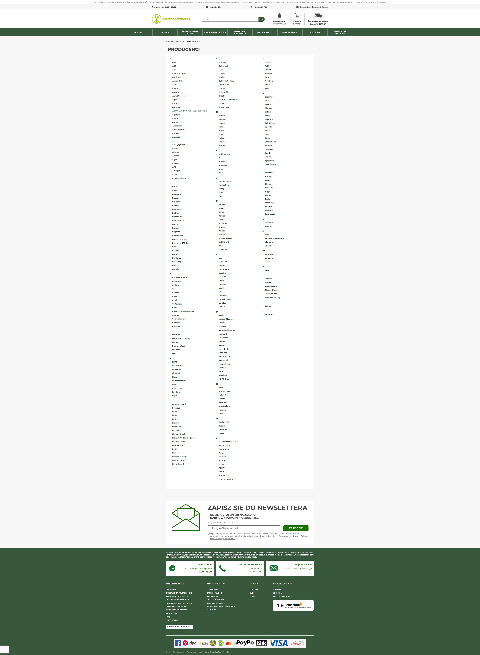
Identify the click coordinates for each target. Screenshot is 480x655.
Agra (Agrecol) (179, 96)
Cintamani (177, 304)
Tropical (268, 206)
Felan (174, 415)
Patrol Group (224, 445)
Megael (222, 341)
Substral (269, 149)
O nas (252, 596)
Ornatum (223, 430)
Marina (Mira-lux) (226, 319)
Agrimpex (176, 107)
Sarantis (268, 97)
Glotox (221, 70)
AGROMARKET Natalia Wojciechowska (189, 111)
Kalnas (222, 205)
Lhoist (221, 288)
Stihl (267, 134)
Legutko (222, 273)
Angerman (177, 126)
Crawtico (176, 326)
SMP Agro (269, 119)
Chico (174, 296)
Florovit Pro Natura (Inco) (183, 438)
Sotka (267, 115)
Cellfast (175, 285)
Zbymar (268, 279)
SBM (267, 101)
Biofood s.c (177, 217)
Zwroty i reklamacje (176, 610)
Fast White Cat (223, 652)
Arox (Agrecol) (178, 144)
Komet (222, 216)
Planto (222, 453)
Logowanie (212, 590)
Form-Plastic (178, 445)
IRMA (221, 173)
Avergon (176, 171)
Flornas (175, 430)
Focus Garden (178, 441)
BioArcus (176, 209)
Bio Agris (176, 202)
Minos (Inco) (224, 356)
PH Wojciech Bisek (227, 442)
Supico (268, 157)
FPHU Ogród (178, 464)
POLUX (222, 468)
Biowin (175, 228)
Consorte (176, 323)
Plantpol (222, 460)
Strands (268, 145)
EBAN (175, 362)
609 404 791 (261, 7)
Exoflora (176, 392)
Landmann (224, 269)
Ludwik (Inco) (225, 299)
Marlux (222, 323)
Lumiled (222, 303)
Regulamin (171, 590)
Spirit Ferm (270, 123)
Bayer (175, 190)
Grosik (221, 103)
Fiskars (175, 423)
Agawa (175, 92)
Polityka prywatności (177, 600)
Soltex (268, 112)
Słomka (268, 108)
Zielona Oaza (271, 286)
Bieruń (175, 198)
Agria (174, 100)
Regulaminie (229, 538)
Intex (221, 169)
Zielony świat (271, 294)
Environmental (179, 381)
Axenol (175, 174)
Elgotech (176, 373)
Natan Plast (224, 395)
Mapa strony (172, 620)
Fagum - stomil (179, 404)
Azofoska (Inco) (179, 178)
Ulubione (211, 610)
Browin (175, 269)
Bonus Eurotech (179, 239)
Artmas (175, 152)
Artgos (175, 148)
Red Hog (269, 81)
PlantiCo (222, 457)
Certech (176, 293)
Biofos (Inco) (178, 220)
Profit (221, 472)
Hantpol (222, 119)
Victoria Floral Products (275, 238)
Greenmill (223, 92)
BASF (174, 187)
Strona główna (175, 41)
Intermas (223, 161)
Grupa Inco (224, 107)
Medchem (223, 338)
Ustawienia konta (216, 603)
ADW (174, 85)
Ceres (174, 289)
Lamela (222, 265)
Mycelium (223, 375)
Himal (221, 134)
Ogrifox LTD (224, 422)
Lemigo (222, 284)
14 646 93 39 (216, 7)
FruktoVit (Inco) (179, 460)
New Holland (224, 406)
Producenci (172, 613)
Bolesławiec (177, 235)
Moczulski (223, 360)
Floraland (176, 427)
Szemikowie (270, 164)
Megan (222, 345)
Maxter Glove (225, 334)
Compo (175, 315)
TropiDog (269, 203)
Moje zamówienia (215, 600)
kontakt (314, 7)
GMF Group (224, 85)
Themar (268, 184)
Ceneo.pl (277, 593)
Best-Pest (176, 194)
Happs (221, 123)
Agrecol (175, 103)
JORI (221, 192)
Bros (174, 265)
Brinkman (177, 258)
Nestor (222, 399)
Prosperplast (224, 475)
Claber (175, 308)
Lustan (222, 307)
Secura (268, 104)
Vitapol (268, 246)
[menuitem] (139, 32)
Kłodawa (223, 249)
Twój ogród (270, 214)
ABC (174, 66)
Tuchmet (269, 210)
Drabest (176, 350)
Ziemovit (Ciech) (272, 297)
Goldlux (222, 73)
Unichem (269, 222)
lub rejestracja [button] (279, 22)
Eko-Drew (176, 369)
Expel (174, 396)
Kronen (222, 231)
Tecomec (269, 173)
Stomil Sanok (271, 142)
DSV (174, 353)
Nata (221, 387)
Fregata (176, 453)
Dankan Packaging (181, 338)
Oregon (222, 426)
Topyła (268, 191)
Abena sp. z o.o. (179, 73)
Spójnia (268, 127)
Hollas (221, 138)
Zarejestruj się (214, 593)
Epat (174, 384)
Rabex (268, 70)
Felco (174, 412)
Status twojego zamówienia (221, 606)
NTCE (221, 414)
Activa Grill (177, 81)
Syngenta (269, 160)
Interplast (223, 165)
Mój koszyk (212, 596)
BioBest (175, 213)
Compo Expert (178, 319)
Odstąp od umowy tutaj (179, 627)
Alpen (175, 118)
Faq (168, 617)
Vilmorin (269, 242)
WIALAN (269, 254)
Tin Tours (269, 188)
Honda (222, 142)
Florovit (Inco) (178, 434)
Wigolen (269, 258)
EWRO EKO (177, 388)
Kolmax (222, 212)
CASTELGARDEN (179, 278)
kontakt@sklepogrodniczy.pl (298, 568)
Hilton (221, 130)
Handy (222, 115)
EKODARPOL (178, 366)
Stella (267, 130)
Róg (267, 88)
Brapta (175, 254)
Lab (220, 258)
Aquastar (176, 137)
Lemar (221, 280)
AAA (174, 62)
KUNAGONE (224, 242)
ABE (174, 70)
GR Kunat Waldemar (228, 100)
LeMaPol (222, 277)
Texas (267, 180)
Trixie (267, 199)
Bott (174, 247)
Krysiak (222, 234)
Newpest (223, 402)
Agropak (176, 114)
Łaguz (268, 306)
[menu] (240, 32)
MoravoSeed (224, 364)
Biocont (175, 205)
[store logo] (172, 19)
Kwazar (222, 246)
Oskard (222, 433)
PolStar (222, 464)
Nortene (222, 410)
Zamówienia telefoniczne (179, 593)
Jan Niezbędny (225, 181)
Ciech (174, 300)
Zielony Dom (271, 290)
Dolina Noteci (178, 346)
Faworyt (176, 408)
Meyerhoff (223, 349)
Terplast (268, 176)
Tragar (268, 195)
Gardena (223, 62)
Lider (221, 292)
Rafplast (269, 73)
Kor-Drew (223, 223)
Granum (222, 88)
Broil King (176, 262)
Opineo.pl (277, 590)
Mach (221, 315)
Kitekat (222, 208)
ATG (174, 167)
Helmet (222, 127)
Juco (221, 196)
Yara (267, 270)
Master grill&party (227, 330)
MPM (221, 371)
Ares (174, 141)
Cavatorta (176, 281)
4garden (269, 314)
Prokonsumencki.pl (283, 596)
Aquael (175, 133)
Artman (175, 156)
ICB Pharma (224, 154)
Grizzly (222, 96)
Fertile (175, 419)
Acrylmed (176, 77)
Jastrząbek (224, 185)
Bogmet (176, 232)
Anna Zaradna (179, 129)
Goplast (222, 77)
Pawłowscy (224, 449)
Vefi (267, 234)
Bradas (175, 250)
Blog (252, 593)
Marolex (222, 326)
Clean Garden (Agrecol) (183, 311)
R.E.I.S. (268, 66)
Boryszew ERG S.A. (180, 243)
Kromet (222, 227)
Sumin (268, 153)
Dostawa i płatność (176, 606)
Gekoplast (223, 66)
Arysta (175, 159)
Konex (221, 219)
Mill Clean (223, 353)
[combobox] (232, 19)
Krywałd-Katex (225, 238)
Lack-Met (223, 262)
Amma (175, 122)
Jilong (221, 189)
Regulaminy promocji (177, 596)
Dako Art (176, 335)
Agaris (175, 88)
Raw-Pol (268, 77)
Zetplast (268, 282)
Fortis (174, 449)
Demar (175, 342)
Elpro (174, 377)
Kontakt (254, 590)
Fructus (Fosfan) (179, 456)
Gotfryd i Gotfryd (226, 81)
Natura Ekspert (225, 391)
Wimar (268, 262)
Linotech (223, 295)
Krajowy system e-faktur (179, 603)
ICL (220, 158)
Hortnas (222, 145)
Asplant (175, 163)
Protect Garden (226, 479)
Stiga (267, 138)
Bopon (175, 224)
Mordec (222, 368)
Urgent (268, 226)
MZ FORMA (224, 379)
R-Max (268, 62)
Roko (267, 85)
